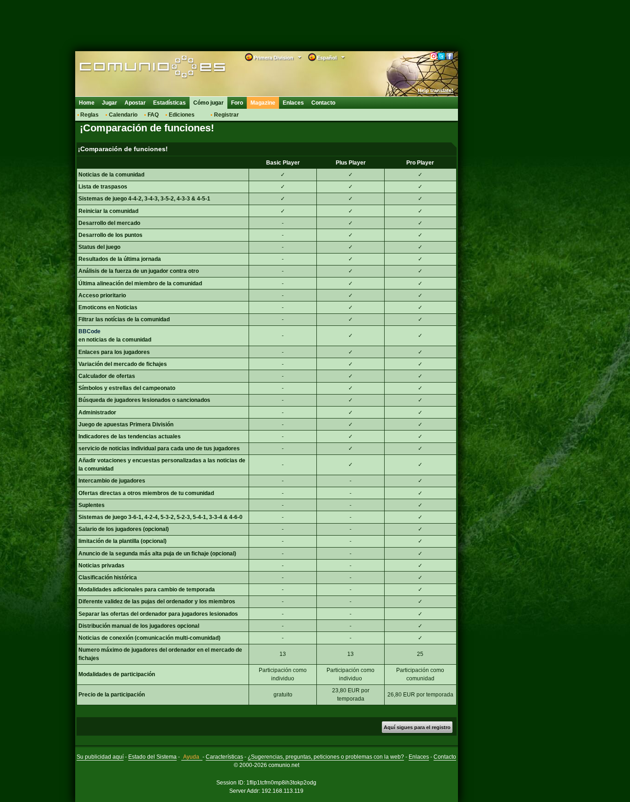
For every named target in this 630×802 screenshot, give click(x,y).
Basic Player (283, 162)
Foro (237, 103)
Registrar (226, 115)
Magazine (262, 103)
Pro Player (420, 162)
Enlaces (293, 103)
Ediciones (182, 115)
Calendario (123, 115)
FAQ (153, 115)
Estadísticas (169, 103)
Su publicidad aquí (100, 757)
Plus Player (351, 162)
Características (224, 757)
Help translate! (435, 90)
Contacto (323, 103)
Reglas (89, 115)
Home (87, 103)
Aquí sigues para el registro (417, 727)
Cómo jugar (208, 103)
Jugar (109, 103)
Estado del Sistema (152, 757)
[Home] (138, 68)
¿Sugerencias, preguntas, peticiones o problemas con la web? (326, 757)
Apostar (135, 103)
